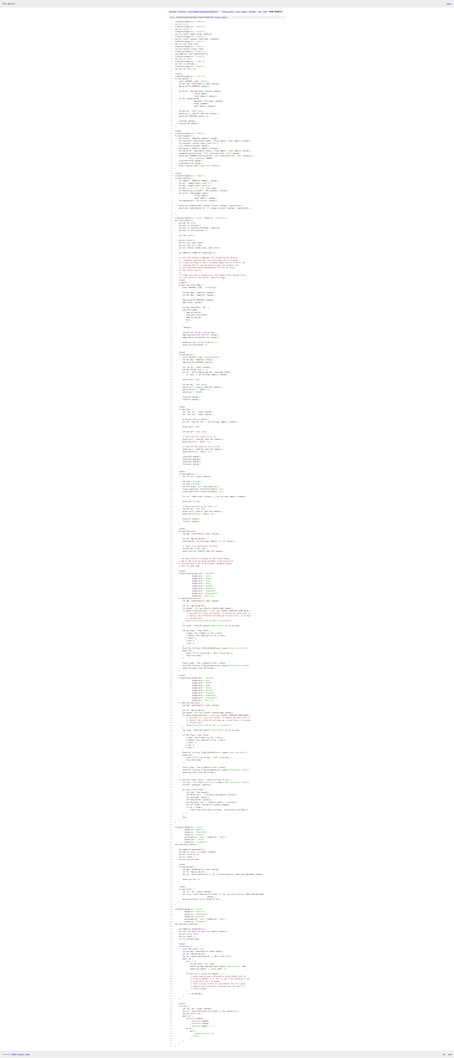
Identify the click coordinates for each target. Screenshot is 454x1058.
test (265, 11)
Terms (27, 1054)
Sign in (449, 4)
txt (444, 1054)
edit (224, 17)
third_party (227, 11)
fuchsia (172, 11)
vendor (252, 11)
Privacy (20, 1054)
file (217, 17)
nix (259, 11)
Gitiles (14, 1054)
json (450, 1054)
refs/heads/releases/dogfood (202, 11)
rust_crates (241, 11)
